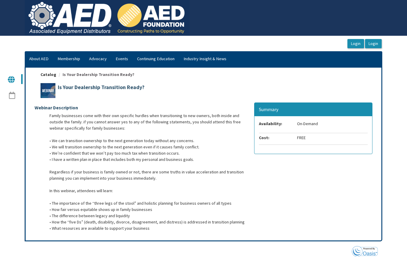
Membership (69, 58)
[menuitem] (39, 59)
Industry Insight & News (205, 58)
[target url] (11, 79)
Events (122, 58)
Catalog (48, 74)
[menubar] (128, 59)
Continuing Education (156, 58)
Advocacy (98, 58)
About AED (39, 58)
